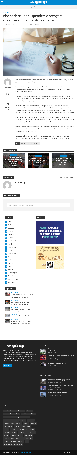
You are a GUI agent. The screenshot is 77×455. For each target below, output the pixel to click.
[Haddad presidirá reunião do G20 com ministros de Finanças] (43, 394)
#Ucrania (20, 441)
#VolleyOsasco (18, 445)
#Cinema (29, 411)
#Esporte (23, 420)
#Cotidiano (25, 414)
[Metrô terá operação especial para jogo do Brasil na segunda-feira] (7, 321)
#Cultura (32, 414)
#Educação (7, 420)
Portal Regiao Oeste (7, 88)
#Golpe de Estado (16, 423)
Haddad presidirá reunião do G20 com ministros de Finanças (59, 393)
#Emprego (15, 420)
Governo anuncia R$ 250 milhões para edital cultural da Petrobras (61, 386)
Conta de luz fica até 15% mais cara (21, 316)
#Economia (26, 417)
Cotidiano (6, 12)
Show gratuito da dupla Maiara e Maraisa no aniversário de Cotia (61, 356)
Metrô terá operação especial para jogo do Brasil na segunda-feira (21, 322)
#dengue (18, 417)
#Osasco (31, 429)
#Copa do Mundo (9, 414)
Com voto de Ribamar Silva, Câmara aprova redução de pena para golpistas (60, 362)
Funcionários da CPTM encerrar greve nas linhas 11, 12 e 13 (38, 160)
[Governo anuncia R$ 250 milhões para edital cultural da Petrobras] (43, 388)
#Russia (6, 435)
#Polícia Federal (23, 432)
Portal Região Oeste (26, 452)
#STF (12, 438)
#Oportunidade (22, 429)
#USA (27, 441)
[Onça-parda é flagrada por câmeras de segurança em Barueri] (7, 309)
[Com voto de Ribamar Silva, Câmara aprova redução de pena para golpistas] (43, 364)
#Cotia (18, 414)
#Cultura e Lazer (8, 417)
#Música (13, 429)
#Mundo (6, 429)
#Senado (6, 438)
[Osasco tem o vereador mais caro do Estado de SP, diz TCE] (43, 351)
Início (3, 7)
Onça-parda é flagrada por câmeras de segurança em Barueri (63, 160)
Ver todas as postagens (66, 177)
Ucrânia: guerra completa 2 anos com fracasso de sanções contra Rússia (59, 380)
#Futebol (6, 423)
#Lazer (23, 426)
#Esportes (31, 420)
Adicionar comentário (7, 98)
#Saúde (36, 143)
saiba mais (7, 365)
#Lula (28, 426)
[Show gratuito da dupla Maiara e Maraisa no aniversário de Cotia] (43, 357)
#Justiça (29, 143)
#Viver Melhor (8, 445)
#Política (32, 432)
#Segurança (28, 435)
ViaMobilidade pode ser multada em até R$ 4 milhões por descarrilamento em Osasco (14, 160)
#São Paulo (19, 438)
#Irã (5, 426)
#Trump (6, 441)
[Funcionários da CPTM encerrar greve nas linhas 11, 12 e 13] (7, 302)
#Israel (10, 426)
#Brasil (23, 143)
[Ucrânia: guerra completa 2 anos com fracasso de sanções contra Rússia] (43, 381)
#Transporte (28, 438)
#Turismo (13, 441)
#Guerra (25, 423)
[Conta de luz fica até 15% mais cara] (7, 315)
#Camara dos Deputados (17, 411)
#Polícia (14, 432)
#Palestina (7, 432)
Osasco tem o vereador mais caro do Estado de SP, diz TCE (61, 349)
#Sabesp (13, 435)
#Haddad (33, 423)
